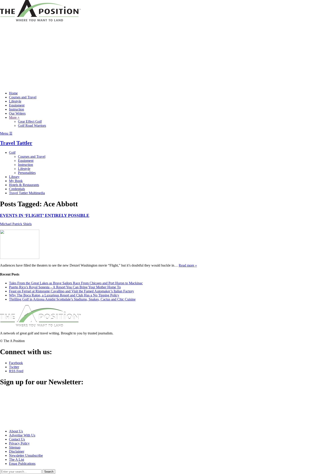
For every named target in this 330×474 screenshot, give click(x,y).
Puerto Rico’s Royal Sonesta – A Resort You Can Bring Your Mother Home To (65, 287)
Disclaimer (16, 451)
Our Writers (17, 113)
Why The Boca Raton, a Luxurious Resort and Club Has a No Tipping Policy (64, 295)
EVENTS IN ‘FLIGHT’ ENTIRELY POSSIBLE (44, 215)
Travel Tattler (16, 143)
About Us (16, 431)
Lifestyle (15, 101)
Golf (12, 152)
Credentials (17, 189)
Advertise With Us (22, 435)
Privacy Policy (19, 443)
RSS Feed (16, 371)
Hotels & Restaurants (24, 185)
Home (13, 93)
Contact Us (17, 439)
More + (14, 117)
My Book (16, 181)
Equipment (16, 105)
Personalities (27, 173)
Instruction (16, 109)
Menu (6, 133)
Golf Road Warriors (32, 125)
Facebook (16, 363)
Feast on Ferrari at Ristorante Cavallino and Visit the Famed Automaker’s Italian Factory (71, 291)
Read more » (188, 265)
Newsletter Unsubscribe (26, 455)
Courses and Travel (22, 97)
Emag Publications (22, 463)
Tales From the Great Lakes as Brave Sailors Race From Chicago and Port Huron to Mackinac (76, 283)
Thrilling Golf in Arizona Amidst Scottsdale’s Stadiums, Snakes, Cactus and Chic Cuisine (72, 299)
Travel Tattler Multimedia (27, 193)
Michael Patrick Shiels (16, 224)
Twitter (14, 367)
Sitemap (14, 447)
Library (14, 177)
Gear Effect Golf (30, 121)
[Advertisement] (165, 56)
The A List (16, 459)
